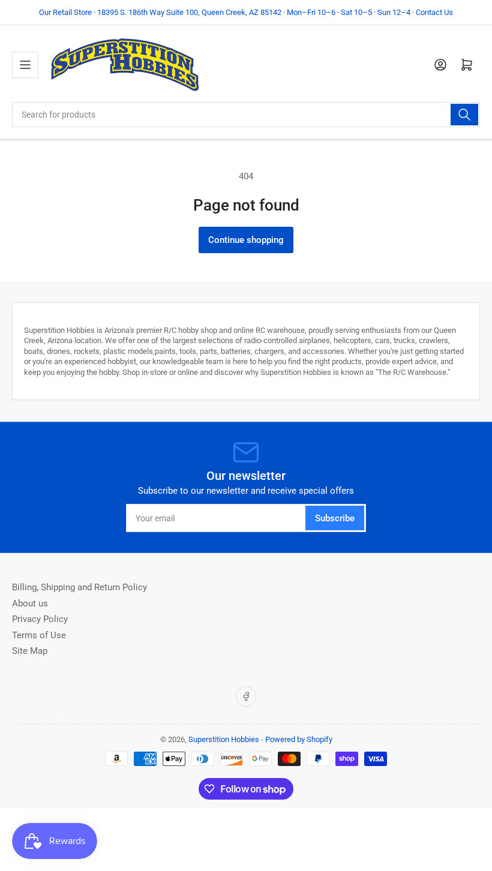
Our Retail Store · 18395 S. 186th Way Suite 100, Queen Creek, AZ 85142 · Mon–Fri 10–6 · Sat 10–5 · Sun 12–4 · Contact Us (246, 12)
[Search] (464, 114)
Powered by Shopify (298, 739)
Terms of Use (39, 635)
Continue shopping (246, 240)
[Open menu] (25, 65)
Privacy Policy (40, 619)
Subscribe (335, 518)
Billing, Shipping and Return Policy (79, 587)
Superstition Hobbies (223, 739)
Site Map (29, 650)
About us (30, 603)
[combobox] (246, 114)
